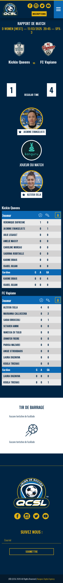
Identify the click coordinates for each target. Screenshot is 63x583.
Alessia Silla (34, 194)
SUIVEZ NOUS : (32, 532)
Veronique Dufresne (14, 222)
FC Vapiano (48, 62)
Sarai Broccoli (11, 320)
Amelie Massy (10, 241)
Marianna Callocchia (15, 313)
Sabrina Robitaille (13, 253)
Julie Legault (10, 235)
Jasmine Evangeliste (34, 132)
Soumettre (32, 551)
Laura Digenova (11, 357)
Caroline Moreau (12, 247)
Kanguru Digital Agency (46, 578)
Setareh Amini (11, 326)
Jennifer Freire (11, 338)
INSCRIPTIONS (39, 13)
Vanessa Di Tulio (12, 332)
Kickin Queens (19, 62)
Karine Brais (10, 260)
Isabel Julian (10, 266)
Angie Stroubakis (13, 351)
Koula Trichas (11, 363)
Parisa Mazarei (11, 345)
